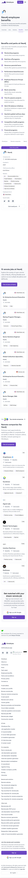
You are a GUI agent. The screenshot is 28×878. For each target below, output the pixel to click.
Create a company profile (8, 769)
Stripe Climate (16, 635)
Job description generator (9, 753)
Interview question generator (9, 758)
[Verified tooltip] (12, 457)
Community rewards (7, 719)
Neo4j (25, 141)
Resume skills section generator (10, 823)
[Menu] (25, 2)
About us (4, 662)
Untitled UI (4, 869)
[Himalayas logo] (7, 2)
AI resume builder (6, 732)
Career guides (5, 702)
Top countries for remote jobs (10, 790)
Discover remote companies (9, 694)
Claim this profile (14, 147)
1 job (23, 452)
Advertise (4, 775)
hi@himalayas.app (6, 648)
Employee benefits (6, 673)
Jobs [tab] (9, 30)
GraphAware (7, 457)
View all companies (8, 444)
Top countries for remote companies (12, 796)
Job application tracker (8, 729)
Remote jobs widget (7, 716)
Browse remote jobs (7, 691)
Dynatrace (6, 482)
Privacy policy (5, 678)
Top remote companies (16, 419)
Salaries (6, 460)
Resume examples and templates (11, 705)
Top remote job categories (9, 785)
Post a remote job (6, 750)
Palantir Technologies (10, 526)
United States (8, 194)
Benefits (13, 460)
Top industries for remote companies (12, 799)
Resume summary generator (9, 817)
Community (4, 664)
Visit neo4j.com (12, 206)
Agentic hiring (5, 767)
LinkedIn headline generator (9, 828)
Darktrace (6, 570)
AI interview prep (6, 740)
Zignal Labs (7, 504)
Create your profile (6, 688)
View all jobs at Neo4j (9, 284)
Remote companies (16, 141)
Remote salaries (6, 782)
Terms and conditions (7, 676)
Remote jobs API (6, 806)
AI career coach (6, 743)
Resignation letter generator (9, 831)
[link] (4, 141)
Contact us (4, 681)
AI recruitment (5, 764)
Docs (2, 667)
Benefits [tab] (21, 30)
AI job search (5, 697)
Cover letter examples (7, 708)
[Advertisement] (14, 38)
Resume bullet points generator (10, 820)
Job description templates (9, 755)
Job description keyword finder (10, 812)
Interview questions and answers (11, 711)
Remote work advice (7, 699)
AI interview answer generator (10, 825)
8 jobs (23, 565)
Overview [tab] (4, 30)
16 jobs (23, 543)
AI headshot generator (8, 737)
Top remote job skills (7, 788)
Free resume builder (7, 814)
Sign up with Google (15, 612)
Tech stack (7, 462)
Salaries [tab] (15, 30)
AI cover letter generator (8, 734)
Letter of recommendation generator (12, 834)
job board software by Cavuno (13, 867)
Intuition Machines (9, 548)
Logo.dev (22, 869)
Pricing (3, 772)
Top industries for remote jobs (10, 793)
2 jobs (23, 521)
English (14, 873)
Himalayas (5, 141)
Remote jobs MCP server (8, 809)
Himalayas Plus (5, 726)
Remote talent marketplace (9, 761)
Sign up (14, 617)
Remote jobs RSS (6, 713)
